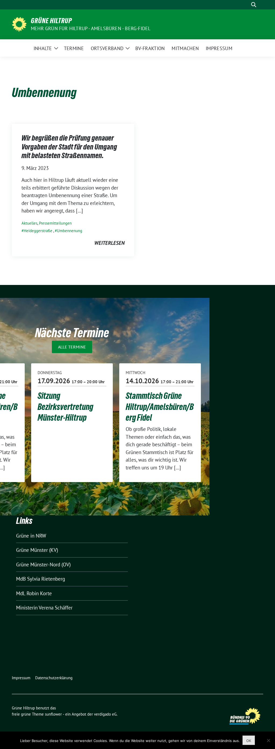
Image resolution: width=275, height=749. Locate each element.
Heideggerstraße (38, 230)
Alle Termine (72, 347)
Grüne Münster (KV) (37, 550)
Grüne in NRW (31, 535)
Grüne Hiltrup (51, 21)
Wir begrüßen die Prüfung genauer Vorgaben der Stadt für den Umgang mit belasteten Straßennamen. (69, 147)
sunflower (53, 714)
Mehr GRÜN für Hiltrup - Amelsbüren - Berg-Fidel (90, 28)
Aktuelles (29, 223)
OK (248, 740)
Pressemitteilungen (55, 223)
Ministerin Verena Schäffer (44, 607)
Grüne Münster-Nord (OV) (43, 564)
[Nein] (268, 740)
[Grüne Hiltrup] (19, 23)
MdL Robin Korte (34, 593)
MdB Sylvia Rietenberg (40, 579)
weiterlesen (109, 243)
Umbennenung (69, 230)
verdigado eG (105, 714)
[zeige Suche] (253, 4)
